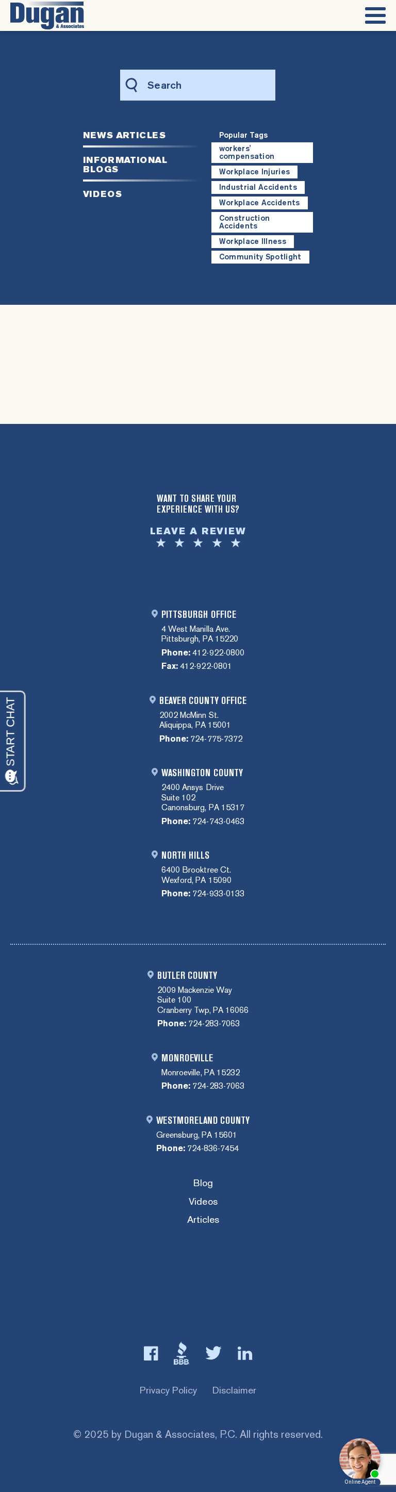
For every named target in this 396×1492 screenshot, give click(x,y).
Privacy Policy (168, 1390)
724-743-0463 (218, 821)
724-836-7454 (213, 1148)
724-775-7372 (216, 739)
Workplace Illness (252, 241)
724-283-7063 (214, 1023)
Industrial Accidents (258, 187)
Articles (203, 1220)
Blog (203, 1183)
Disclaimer (234, 1390)
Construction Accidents (244, 222)
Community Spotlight (260, 256)
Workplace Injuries (254, 171)
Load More (198, 361)
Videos (203, 1201)
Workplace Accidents (259, 202)
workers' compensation (247, 152)
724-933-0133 (218, 893)
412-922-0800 (218, 653)
